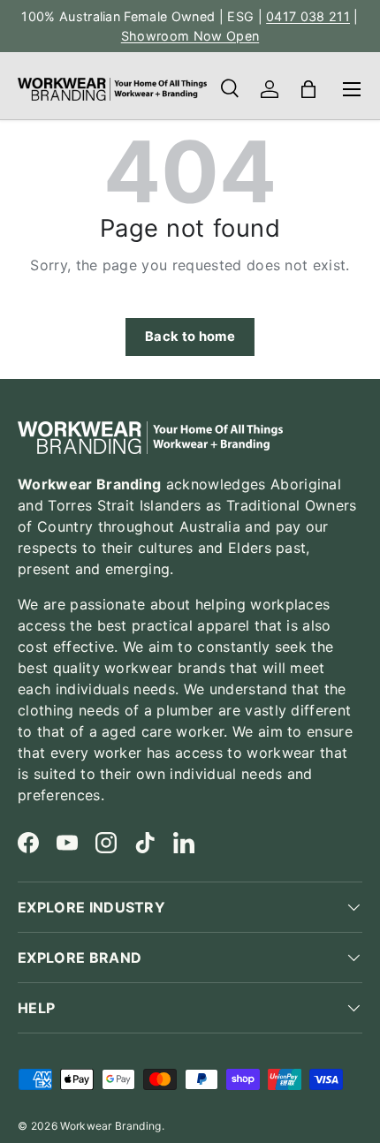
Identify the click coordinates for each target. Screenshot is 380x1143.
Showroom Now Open (190, 35)
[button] (308, 89)
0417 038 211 (308, 16)
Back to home (190, 336)
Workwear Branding (110, 1125)
